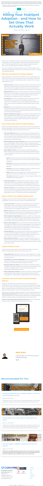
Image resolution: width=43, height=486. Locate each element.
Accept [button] (19, 9)
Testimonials (32, 475)
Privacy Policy (31, 485)
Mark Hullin (21, 352)
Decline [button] (24, 9)
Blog (31, 470)
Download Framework (21, 329)
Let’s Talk (32, 467)
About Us (32, 469)
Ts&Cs (27, 485)
